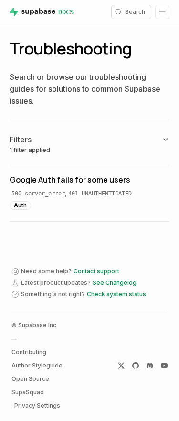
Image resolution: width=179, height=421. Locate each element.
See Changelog (115, 282)
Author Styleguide (37, 365)
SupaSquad (27, 392)
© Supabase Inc (33, 325)
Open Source (30, 378)
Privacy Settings (37, 405)
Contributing (28, 352)
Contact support (96, 271)
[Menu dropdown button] (162, 12)
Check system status (116, 294)
